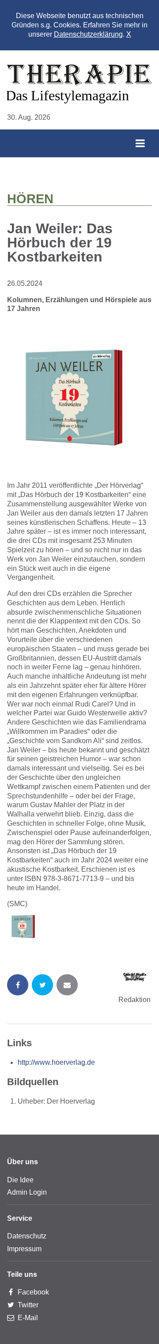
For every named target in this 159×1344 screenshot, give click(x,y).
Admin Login (27, 1192)
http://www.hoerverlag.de (56, 1062)
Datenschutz (26, 1236)
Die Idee (20, 1180)
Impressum (24, 1249)
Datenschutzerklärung (88, 34)
